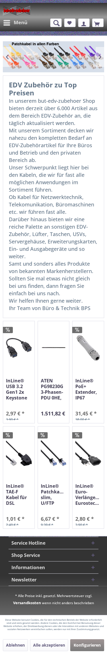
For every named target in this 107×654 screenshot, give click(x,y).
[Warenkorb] (98, 23)
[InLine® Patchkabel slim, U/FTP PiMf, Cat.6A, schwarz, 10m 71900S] (53, 453)
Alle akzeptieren (49, 645)
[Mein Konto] (84, 23)
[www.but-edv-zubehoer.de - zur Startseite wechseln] (16, 10)
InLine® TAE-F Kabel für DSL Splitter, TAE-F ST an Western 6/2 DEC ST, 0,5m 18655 (18, 494)
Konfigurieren (87, 645)
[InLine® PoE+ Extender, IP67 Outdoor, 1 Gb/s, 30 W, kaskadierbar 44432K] (88, 348)
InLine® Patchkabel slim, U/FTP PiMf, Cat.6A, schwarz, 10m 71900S (53, 494)
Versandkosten (27, 602)
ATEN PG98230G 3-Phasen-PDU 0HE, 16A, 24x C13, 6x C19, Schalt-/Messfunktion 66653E (53, 389)
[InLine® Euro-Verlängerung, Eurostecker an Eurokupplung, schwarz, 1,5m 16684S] (88, 453)
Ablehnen (15, 645)
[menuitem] (15, 23)
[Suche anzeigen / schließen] (56, 23)
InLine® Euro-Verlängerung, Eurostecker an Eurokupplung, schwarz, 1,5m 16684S (88, 494)
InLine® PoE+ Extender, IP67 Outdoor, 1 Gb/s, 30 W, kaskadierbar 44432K (88, 389)
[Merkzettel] (70, 23)
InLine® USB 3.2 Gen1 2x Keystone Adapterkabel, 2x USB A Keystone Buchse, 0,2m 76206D (19, 389)
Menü (20, 22)
